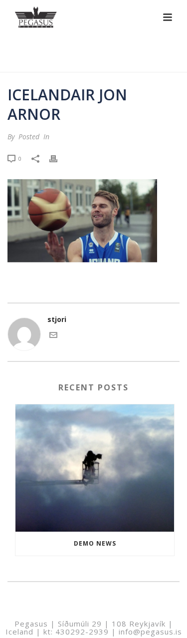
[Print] (58, 158)
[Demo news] (94, 468)
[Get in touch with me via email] (53, 336)
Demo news (95, 543)
